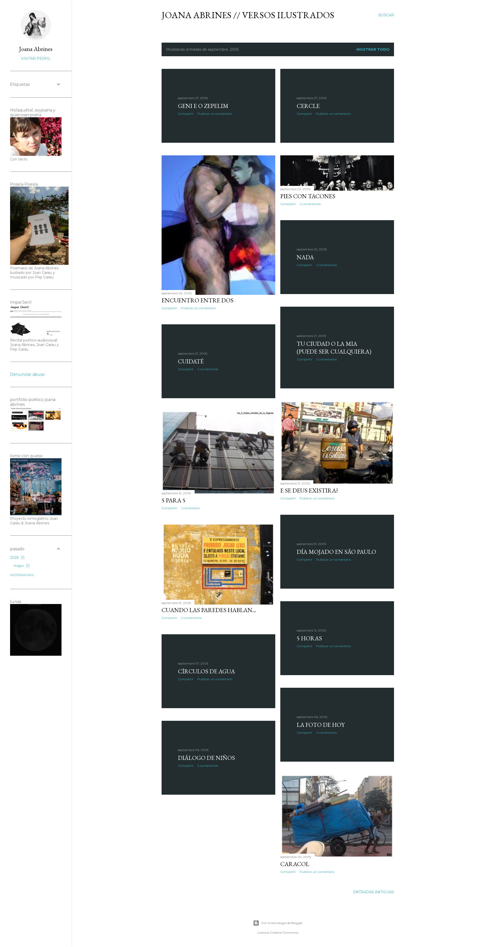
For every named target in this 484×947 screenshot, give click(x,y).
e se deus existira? (309, 490)
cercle (308, 106)
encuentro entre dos (197, 300)
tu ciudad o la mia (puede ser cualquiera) (334, 347)
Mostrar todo (372, 49)
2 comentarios (326, 265)
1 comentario (190, 508)
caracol (294, 864)
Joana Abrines (35, 49)
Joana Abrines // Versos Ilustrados (248, 15)
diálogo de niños (206, 758)
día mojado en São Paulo (336, 552)
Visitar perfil (36, 58)
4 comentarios (310, 204)
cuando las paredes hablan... (209, 610)
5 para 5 (174, 500)
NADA (305, 257)
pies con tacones (307, 196)
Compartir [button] (186, 114)
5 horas (309, 638)
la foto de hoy (321, 725)
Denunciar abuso (27, 374)
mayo (21, 565)
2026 (16, 557)
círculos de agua (206, 671)
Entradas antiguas (373, 892)
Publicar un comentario (214, 114)
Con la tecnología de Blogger (282, 923)
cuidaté (191, 361)
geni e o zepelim (203, 106)
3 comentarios (207, 765)
